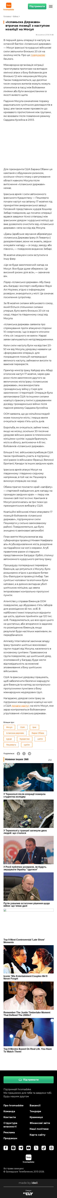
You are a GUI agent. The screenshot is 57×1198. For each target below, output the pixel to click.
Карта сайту (37, 1134)
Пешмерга (11, 745)
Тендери (35, 1111)
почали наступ (21, 705)
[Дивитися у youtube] (28, 1148)
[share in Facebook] (18, 753)
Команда (9, 1111)
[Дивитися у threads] (51, 1148)
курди (9, 739)
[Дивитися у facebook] (6, 1148)
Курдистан (25, 739)
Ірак (34, 727)
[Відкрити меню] (51, 6)
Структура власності (10, 1125)
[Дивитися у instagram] (13, 1148)
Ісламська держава (15, 733)
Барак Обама (38, 733)
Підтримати (37, 6)
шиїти (40, 739)
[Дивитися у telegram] (21, 1148)
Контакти (10, 1117)
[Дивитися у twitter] (36, 1148)
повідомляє (38, 55)
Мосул (9, 727)
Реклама (9, 1132)
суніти (27, 745)
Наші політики (39, 1129)
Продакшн (10, 1138)
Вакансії (35, 1105)
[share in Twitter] (24, 753)
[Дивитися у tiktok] (44, 1148)
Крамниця (36, 1117)
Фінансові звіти (40, 1123)
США (22, 727)
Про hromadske (14, 1105)
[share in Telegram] (29, 753)
